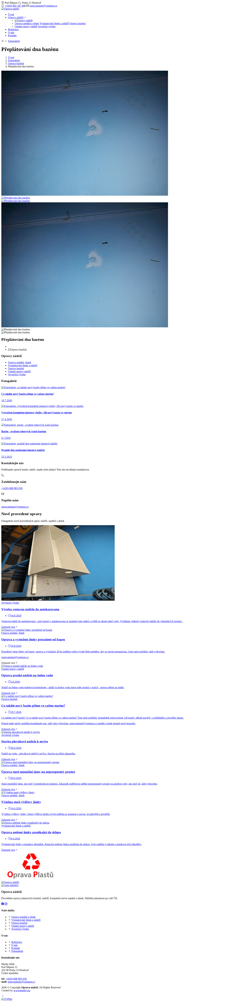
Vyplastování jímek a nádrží (54, 23)
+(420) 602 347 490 (15, 5)
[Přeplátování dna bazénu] (84, 194)
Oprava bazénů (78, 23)
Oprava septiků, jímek (19, 362)
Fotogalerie (14, 41)
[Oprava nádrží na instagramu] (6, 903)
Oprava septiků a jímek (27, 23)
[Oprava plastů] (30, 879)
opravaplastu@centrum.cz (43, 5)
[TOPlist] (6, 999)
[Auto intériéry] (10, 885)
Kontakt (12, 35)
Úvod (11, 14)
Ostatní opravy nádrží (26, 26)
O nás (11, 32)
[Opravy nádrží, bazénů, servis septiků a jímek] (23, 20)
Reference (13, 29)
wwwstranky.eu (22, 990)
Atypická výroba (47, 26)
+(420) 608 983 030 (11, 488)
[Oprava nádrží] (10, 8)
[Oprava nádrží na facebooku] (2, 903)
